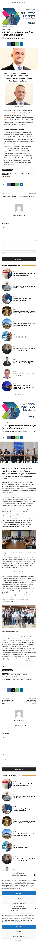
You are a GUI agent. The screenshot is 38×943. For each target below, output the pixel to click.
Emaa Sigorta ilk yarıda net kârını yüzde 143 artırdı (24, 287)
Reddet (19, 932)
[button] (35, 908)
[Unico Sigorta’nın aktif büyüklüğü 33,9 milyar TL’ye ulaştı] (7, 349)
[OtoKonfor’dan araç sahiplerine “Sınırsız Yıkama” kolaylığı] (7, 361)
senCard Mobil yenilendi (21, 337)
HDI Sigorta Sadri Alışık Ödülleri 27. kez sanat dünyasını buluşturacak (24, 312)
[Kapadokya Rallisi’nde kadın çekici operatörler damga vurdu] (7, 323)
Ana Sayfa (4, 26)
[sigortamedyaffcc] (3, 38)
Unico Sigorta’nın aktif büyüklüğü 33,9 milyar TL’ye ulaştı (24, 349)
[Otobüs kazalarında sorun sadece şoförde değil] (7, 374)
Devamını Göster (18, 394)
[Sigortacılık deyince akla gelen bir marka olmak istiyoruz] (7, 273)
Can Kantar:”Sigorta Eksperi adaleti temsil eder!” (22, 299)
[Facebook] (9, 44)
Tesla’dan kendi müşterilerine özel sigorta (9, 195)
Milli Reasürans (15, 113)
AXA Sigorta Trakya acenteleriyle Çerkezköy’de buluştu (28, 196)
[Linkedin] (21, 44)
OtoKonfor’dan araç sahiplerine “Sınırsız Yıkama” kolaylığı (23, 362)
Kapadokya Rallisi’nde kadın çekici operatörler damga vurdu (24, 324)
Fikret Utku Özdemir (14, 173)
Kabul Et (19, 927)
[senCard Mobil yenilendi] (7, 336)
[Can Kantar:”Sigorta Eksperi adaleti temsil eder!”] (7, 298)
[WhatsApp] (17, 44)
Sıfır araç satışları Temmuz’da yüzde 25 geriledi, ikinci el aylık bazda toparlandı (23, 387)
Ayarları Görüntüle (19, 936)
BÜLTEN (10, 26)
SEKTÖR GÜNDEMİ (6, 29)
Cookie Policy (17, 940)
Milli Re (30, 173)
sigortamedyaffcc (13, 38)
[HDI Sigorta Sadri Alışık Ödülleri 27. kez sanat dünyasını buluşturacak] (7, 311)
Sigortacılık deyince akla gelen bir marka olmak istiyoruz (24, 274)
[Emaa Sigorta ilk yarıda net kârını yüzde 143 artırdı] (7, 286)
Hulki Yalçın (24, 173)
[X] (13, 44)
